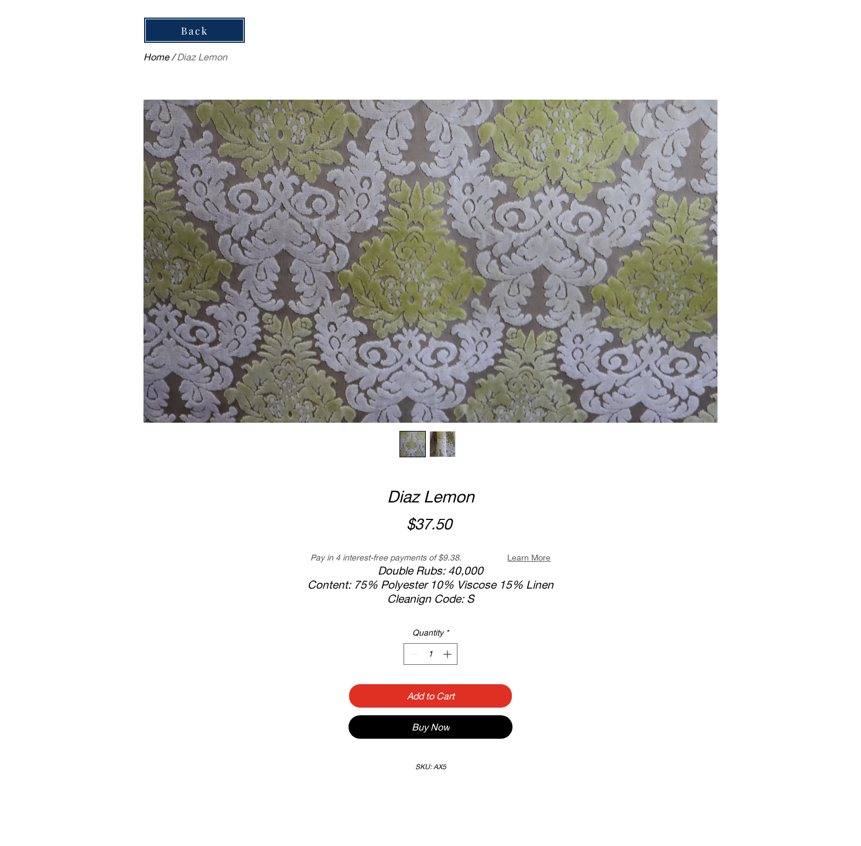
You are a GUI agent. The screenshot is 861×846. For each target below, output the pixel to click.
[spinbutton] (430, 654)
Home (156, 56)
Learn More (529, 557)
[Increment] (448, 654)
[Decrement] (412, 654)
